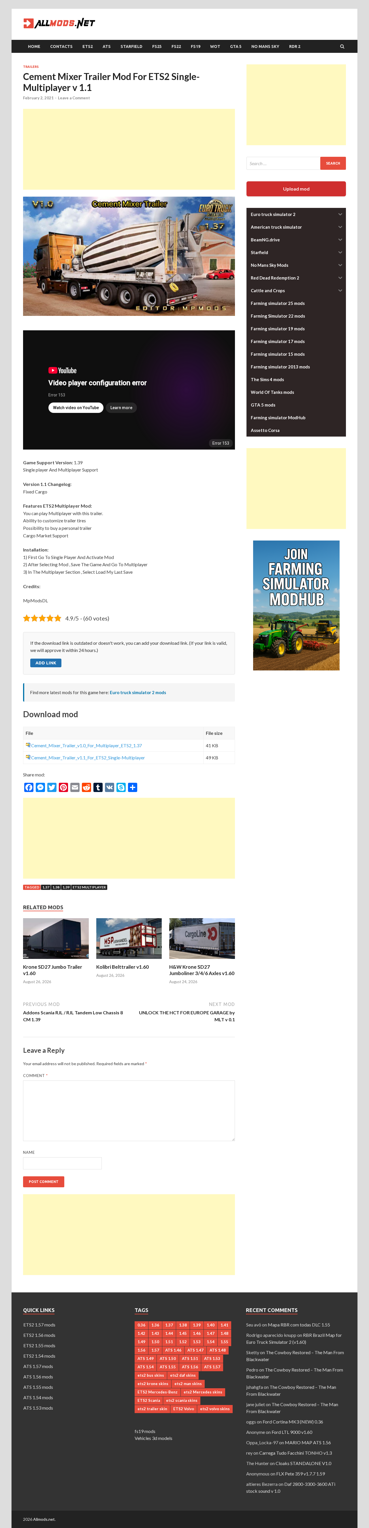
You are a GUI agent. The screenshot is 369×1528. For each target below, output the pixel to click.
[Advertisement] (129, 149)
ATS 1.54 (146, 1367)
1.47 (210, 1333)
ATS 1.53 (212, 1358)
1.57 (155, 1350)
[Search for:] (296, 163)
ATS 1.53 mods (38, 1407)
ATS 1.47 (195, 1350)
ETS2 (87, 46)
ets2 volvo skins (215, 1408)
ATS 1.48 (218, 1350)
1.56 (141, 1350)
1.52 (183, 1341)
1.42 (141, 1333)
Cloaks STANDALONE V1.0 (303, 1463)
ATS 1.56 (190, 1367)
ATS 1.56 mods (38, 1376)
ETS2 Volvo (183, 1408)
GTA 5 (236, 46)
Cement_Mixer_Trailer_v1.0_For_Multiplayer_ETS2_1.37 (86, 745)
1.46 (197, 1333)
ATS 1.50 (168, 1358)
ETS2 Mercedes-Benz (158, 1392)
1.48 (224, 1333)
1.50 (155, 1341)
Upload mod (296, 188)
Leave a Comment (74, 98)
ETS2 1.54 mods (39, 1356)
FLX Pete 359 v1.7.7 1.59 (300, 1473)
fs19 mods (145, 1431)
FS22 (176, 46)
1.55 (224, 1341)
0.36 (141, 1325)
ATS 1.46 (173, 1350)
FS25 (157, 46)
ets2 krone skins (153, 1383)
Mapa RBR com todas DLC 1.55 (299, 1324)
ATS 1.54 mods (38, 1397)
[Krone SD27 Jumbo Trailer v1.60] (56, 960)
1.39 (66, 887)
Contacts (61, 46)
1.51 (169, 1341)
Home (34, 46)
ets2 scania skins (181, 1400)
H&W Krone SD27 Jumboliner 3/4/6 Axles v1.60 (201, 970)
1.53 (197, 1341)
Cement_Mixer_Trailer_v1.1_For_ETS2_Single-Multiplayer (88, 757)
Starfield (131, 46)
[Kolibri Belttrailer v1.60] (129, 960)
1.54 (210, 1341)
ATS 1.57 (212, 1367)
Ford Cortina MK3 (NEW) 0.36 (293, 1421)
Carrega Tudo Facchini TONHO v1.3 (295, 1453)
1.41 (224, 1325)
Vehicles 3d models (153, 1438)
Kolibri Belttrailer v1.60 (122, 967)
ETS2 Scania (149, 1400)
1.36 (155, 1325)
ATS (107, 46)
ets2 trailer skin (152, 1408)
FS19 (195, 46)
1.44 (169, 1333)
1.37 (45, 887)
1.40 (210, 1325)
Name (29, 1152)
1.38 (55, 887)
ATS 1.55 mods (38, 1387)
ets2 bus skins (151, 1375)
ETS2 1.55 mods (39, 1345)
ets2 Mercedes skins (203, 1392)
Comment (35, 1075)
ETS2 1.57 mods (39, 1324)
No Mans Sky (265, 46)
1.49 (141, 1341)
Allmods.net (44, 1519)
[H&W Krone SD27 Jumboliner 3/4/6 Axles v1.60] (202, 960)
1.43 (155, 1333)
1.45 (183, 1333)
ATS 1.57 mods (38, 1366)
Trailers (31, 66)
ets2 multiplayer (89, 887)
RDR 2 (294, 46)
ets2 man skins (188, 1383)
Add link (45, 662)
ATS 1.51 (190, 1358)
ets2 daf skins (183, 1375)
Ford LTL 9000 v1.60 (292, 1432)
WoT (215, 46)
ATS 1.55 (168, 1367)
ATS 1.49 (146, 1358)
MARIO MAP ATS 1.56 (308, 1442)
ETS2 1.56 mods (39, 1335)
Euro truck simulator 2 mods (138, 692)
